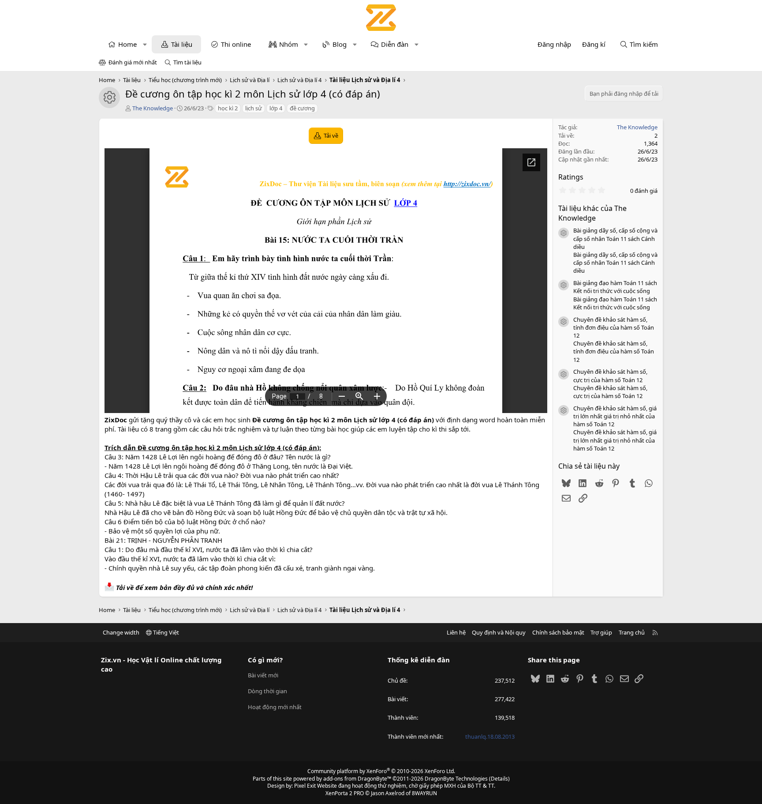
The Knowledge (152, 108)
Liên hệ (456, 632)
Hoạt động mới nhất (275, 707)
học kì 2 (228, 108)
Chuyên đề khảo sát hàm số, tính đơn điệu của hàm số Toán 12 (613, 327)
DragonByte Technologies (456, 778)
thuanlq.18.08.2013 (490, 736)
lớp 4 (275, 108)
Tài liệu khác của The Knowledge (592, 213)
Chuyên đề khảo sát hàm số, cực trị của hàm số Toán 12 (610, 375)
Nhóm (288, 44)
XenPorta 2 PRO (344, 793)
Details (499, 778)
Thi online (236, 44)
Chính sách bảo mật (558, 632)
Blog (339, 44)
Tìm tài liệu (187, 62)
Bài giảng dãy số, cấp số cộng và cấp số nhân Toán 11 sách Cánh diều (615, 238)
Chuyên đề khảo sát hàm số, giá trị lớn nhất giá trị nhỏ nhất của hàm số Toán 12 (615, 416)
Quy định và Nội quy (499, 632)
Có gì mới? (265, 659)
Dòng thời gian (267, 691)
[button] (145, 44)
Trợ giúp (601, 632)
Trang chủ (632, 632)
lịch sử (253, 108)
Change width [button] (121, 632)
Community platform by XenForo (381, 771)
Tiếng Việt (165, 632)
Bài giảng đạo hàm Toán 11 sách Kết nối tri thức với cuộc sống (615, 287)
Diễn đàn (394, 44)
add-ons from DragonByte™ (357, 778)
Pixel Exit (305, 785)
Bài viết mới (263, 675)
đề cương (302, 108)
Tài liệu (181, 44)
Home (127, 44)
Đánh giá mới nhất (132, 62)
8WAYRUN (424, 793)
